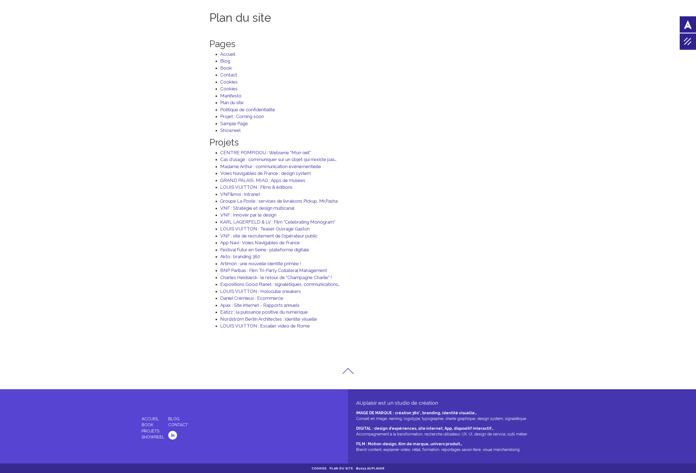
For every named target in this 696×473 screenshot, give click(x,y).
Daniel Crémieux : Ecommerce (251, 298)
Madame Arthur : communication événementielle (270, 166)
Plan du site (232, 102)
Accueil (227, 54)
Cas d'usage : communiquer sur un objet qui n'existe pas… (278, 159)
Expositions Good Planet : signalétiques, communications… (280, 284)
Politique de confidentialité (247, 109)
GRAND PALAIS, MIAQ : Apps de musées (262, 180)
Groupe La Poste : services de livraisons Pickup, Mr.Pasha (279, 201)
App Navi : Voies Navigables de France (260, 242)
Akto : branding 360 (240, 256)
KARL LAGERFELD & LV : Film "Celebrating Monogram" (277, 222)
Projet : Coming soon (242, 116)
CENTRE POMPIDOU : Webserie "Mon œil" (265, 152)
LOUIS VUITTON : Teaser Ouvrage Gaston (265, 228)
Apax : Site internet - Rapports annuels (260, 305)
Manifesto (230, 95)
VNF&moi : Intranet (240, 194)
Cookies (229, 82)
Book (226, 68)
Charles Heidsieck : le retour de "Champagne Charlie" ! (276, 277)
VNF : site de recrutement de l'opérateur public (269, 236)
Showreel (230, 130)
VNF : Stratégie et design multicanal (257, 208)
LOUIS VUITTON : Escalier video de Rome (265, 326)
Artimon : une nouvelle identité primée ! (260, 263)
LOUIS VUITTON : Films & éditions (256, 187)
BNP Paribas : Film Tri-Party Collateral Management (273, 270)
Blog (225, 61)
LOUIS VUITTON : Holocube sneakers (260, 291)
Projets (150, 431)
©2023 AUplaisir (370, 468)
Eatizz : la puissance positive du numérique (264, 312)
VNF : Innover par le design (248, 215)
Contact (228, 75)
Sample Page (234, 123)
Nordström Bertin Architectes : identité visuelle (268, 319)
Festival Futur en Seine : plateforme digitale (264, 249)
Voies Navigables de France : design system (265, 173)
